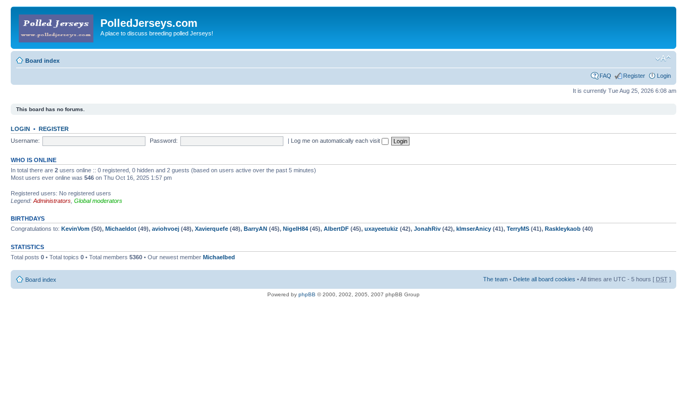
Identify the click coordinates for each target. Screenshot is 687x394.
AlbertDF (336, 228)
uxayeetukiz (381, 228)
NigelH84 (295, 228)
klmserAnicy (473, 228)
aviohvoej (165, 228)
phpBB (307, 294)
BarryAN (255, 228)
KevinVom (75, 228)
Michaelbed (219, 257)
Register (634, 75)
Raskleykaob (563, 228)
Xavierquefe (211, 228)
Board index (42, 60)
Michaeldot (120, 228)
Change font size (663, 58)
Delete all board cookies (544, 279)
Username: (25, 140)
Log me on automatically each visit (336, 140)
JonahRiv (427, 228)
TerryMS (518, 228)
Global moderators (98, 201)
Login (664, 75)
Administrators (52, 201)
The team (495, 279)
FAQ (605, 75)
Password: (164, 140)
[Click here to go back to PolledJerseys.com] (56, 26)
